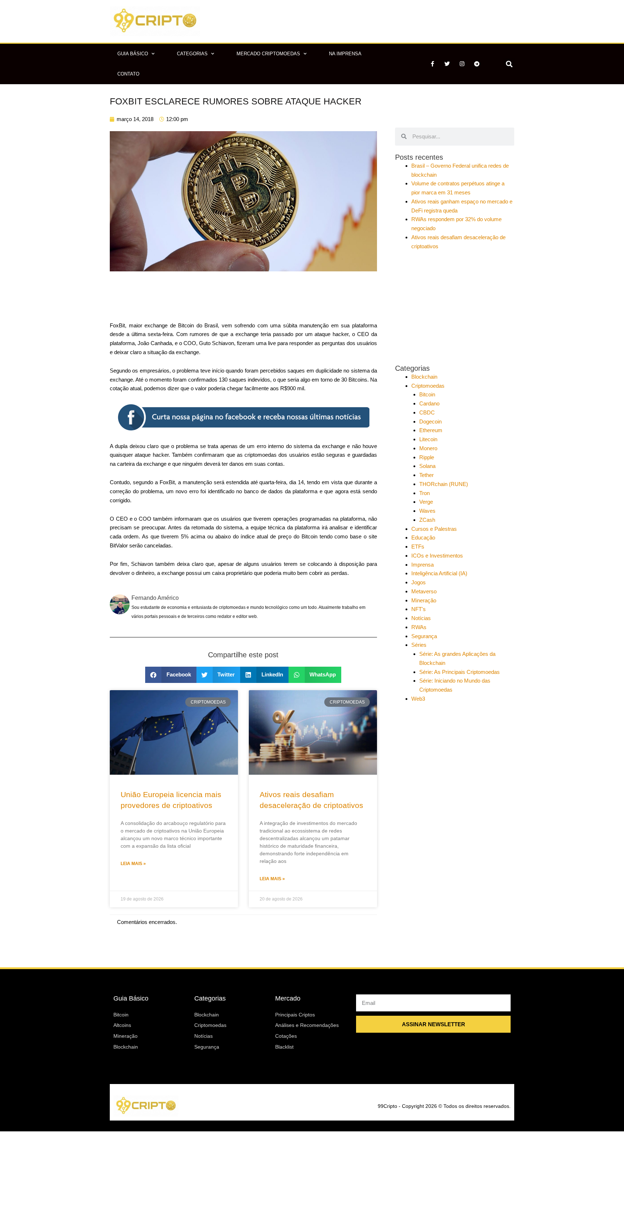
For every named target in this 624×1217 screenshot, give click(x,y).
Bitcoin (427, 394)
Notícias (421, 618)
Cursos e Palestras (434, 529)
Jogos (418, 582)
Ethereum (430, 430)
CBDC (427, 412)
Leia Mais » (133, 863)
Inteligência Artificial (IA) (439, 573)
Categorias (192, 53)
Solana (427, 466)
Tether (426, 475)
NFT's (418, 609)
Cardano (429, 403)
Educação (423, 537)
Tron (424, 493)
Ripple (426, 457)
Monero (428, 448)
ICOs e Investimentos (437, 555)
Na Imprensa (345, 53)
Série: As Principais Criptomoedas (459, 672)
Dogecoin (430, 421)
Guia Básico (132, 53)
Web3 (418, 699)
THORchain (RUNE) (443, 484)
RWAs (418, 627)
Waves (427, 511)
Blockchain (424, 377)
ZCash (427, 520)
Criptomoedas (428, 386)
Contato (128, 74)
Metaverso (424, 591)
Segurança (424, 636)
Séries (418, 645)
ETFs (417, 546)
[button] (509, 64)
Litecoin (428, 439)
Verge (426, 502)
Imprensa (422, 565)
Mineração (423, 600)
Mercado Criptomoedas (268, 53)
